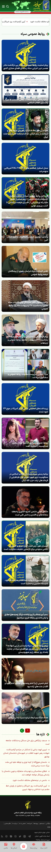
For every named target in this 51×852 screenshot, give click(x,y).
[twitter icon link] (20, 836)
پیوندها (35, 823)
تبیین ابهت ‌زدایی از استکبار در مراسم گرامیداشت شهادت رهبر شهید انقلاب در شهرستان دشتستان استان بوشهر (26, 753)
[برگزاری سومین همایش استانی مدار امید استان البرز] (25, 227)
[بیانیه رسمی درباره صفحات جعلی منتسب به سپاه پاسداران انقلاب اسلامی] (25, 90)
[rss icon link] (2, 836)
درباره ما (15, 823)
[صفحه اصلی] (23, 846)
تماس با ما (22, 823)
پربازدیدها (33, 848)
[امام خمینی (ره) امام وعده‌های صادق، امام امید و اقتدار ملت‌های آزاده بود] (25, 674)
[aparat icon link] (6, 836)
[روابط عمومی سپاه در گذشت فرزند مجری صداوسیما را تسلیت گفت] (25, 433)
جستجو (42, 823)
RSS (48, 827)
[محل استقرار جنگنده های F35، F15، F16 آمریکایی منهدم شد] (25, 158)
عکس (6, 848)
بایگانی (48, 823)
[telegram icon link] (29, 836)
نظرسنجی (7, 823)
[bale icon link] (11, 836)
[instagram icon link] (24, 836)
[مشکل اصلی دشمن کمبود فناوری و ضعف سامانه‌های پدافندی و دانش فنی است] (25, 502)
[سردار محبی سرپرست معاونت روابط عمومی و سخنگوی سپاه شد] (25, 364)
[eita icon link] (15, 836)
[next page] (22, 731)
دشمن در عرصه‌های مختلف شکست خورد (30, 780)
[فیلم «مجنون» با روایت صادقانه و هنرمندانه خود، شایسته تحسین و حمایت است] (25, 571)
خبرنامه (29, 823)
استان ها (14, 848)
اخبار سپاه (43, 848)
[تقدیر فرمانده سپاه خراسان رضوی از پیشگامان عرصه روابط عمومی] (25, 261)
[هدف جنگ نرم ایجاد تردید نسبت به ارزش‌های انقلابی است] (25, 708)
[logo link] (41, 6)
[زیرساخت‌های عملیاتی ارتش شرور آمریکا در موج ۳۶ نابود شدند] (25, 399)
